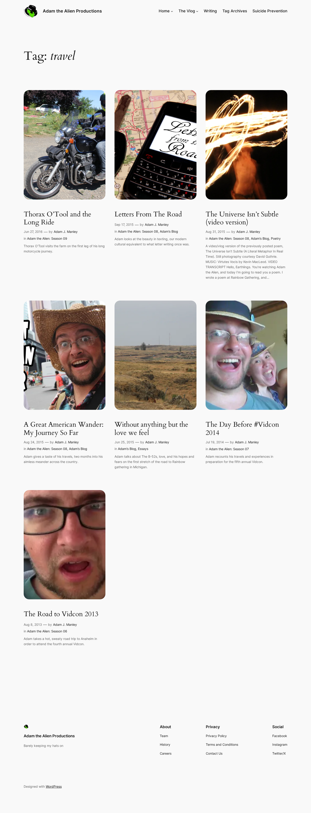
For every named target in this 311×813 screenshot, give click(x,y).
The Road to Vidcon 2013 (61, 614)
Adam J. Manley (66, 232)
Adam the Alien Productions (72, 11)
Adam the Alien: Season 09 (47, 238)
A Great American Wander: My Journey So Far (64, 429)
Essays (143, 449)
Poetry (276, 238)
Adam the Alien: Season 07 (229, 449)
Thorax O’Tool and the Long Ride (57, 218)
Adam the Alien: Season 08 (138, 231)
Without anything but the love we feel (151, 429)
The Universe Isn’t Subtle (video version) (242, 218)
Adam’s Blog (169, 231)
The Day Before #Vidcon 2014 (242, 429)
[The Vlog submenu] (197, 11)
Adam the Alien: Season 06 (47, 631)
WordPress (54, 786)
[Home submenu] (172, 11)
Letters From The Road (148, 214)
